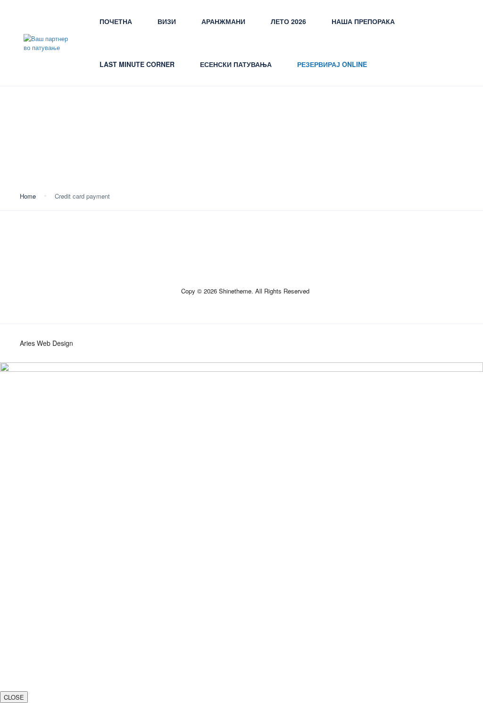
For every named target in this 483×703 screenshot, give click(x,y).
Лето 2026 (288, 21)
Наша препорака (363, 21)
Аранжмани (223, 21)
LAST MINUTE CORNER (137, 64)
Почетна (116, 21)
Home (28, 196)
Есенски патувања (236, 64)
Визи (167, 21)
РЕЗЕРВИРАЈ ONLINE (332, 64)
